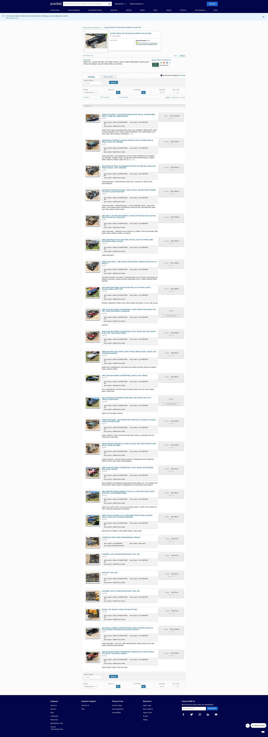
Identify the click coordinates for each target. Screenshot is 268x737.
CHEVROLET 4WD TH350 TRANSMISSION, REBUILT (121, 537)
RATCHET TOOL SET (110, 572)
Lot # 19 (104, 401)
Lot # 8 (104, 170)
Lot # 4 (104, 447)
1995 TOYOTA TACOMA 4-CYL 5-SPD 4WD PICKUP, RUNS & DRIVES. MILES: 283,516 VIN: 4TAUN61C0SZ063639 (127, 516)
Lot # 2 (104, 144)
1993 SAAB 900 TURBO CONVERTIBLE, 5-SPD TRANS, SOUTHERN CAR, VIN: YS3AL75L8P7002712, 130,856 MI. (129, 310)
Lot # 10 (104, 243)
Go (118, 92)
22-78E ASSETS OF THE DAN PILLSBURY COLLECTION (122, 27)
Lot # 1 (104, 118)
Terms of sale (108, 77)
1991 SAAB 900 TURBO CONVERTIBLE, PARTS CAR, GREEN (124, 375)
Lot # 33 (104, 593)
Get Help (182, 75)
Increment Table (124, 97)
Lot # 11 (104, 291)
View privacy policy (12, 18)
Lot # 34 (104, 611)
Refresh (87, 97)
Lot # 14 (104, 655)
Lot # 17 (104, 378)
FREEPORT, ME (88, 55)
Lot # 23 (104, 519)
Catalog (91, 77)
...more (131, 134)
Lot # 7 (104, 632)
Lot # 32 (104, 575)
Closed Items (175, 97)
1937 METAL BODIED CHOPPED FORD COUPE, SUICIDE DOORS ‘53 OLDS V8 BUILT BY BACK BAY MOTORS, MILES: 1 (127, 629)
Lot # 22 (104, 495)
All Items (168, 97)
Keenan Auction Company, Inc (92, 27)
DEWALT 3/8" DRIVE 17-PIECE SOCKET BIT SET (120, 609)
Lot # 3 (104, 219)
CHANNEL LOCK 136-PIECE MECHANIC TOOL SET (121, 554)
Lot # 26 (104, 539)
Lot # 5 (104, 423)
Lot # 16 (104, 355)
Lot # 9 (104, 194)
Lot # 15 (104, 471)
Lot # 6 (104, 265)
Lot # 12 (104, 313)
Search (113, 82)
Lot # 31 (104, 556)
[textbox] (93, 83)
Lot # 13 (104, 335)
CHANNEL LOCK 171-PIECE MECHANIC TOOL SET (121, 591)
